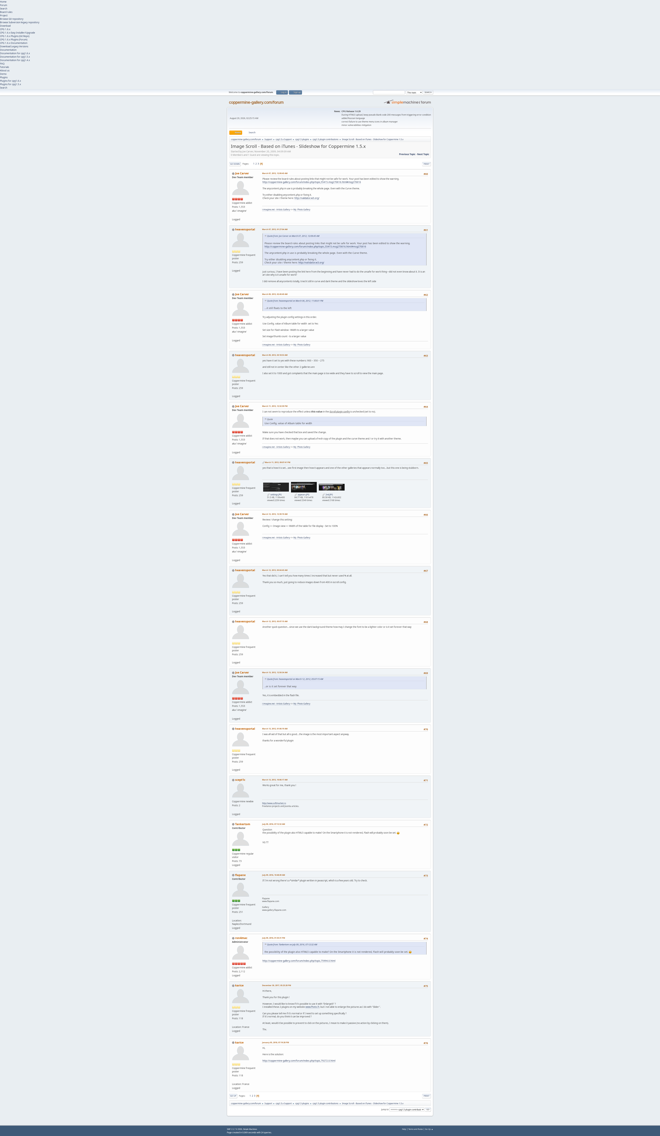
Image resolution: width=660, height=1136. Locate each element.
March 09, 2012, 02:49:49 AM (275, 294)
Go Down (235, 164)
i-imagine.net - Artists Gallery (276, 209)
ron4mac (241, 938)
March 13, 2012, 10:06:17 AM (275, 779)
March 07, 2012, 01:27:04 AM (275, 229)
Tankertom (242, 824)
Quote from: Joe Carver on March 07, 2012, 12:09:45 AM (293, 236)
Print (426, 164)
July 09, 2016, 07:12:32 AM (273, 824)
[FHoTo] (233, 1022)
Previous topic (407, 154)
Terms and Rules (415, 1129)
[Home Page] (233, 215)
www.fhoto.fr (312, 1006)
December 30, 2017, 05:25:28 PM (276, 985)
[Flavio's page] (233, 916)
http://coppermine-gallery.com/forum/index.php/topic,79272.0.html (298, 1060)
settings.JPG (276, 494)
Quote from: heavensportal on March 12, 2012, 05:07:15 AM (295, 679)
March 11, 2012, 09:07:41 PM (277, 462)
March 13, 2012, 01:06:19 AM (275, 728)
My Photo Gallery (301, 209)
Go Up (233, 1096)
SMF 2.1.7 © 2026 (234, 1129)
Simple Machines (250, 1129)
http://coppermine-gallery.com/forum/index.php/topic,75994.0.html (298, 960)
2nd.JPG (329, 494)
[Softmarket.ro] (233, 809)
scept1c (240, 780)
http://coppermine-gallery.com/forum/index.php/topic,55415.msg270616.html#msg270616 (311, 182)
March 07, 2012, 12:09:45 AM (275, 173)
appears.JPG (303, 494)
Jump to (384, 1109)
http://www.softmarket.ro (274, 803)
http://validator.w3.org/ (306, 198)
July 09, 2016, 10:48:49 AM (273, 875)
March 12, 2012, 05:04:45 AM (275, 570)
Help (404, 1129)
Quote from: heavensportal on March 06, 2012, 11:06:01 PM (295, 300)
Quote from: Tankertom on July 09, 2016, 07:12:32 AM (292, 944)
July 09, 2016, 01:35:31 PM (273, 938)
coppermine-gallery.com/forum (256, 102)
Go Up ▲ (429, 1129)
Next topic (423, 154)
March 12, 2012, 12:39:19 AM (275, 514)
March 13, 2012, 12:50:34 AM (275, 672)
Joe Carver (242, 173)
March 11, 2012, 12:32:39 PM (275, 406)
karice (239, 985)
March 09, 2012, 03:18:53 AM (275, 355)
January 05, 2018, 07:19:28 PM (275, 1042)
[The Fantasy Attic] (233, 266)
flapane (240, 875)
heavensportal (245, 229)
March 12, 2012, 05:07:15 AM (275, 621)
